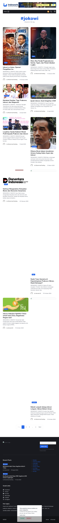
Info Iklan (35, 468)
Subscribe (44, 446)
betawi (14, 508)
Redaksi (35, 460)
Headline (6, 95)
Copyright (35, 463)
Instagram (7, 499)
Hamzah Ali (38, 293)
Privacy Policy (43, 450)
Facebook (7, 489)
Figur (6, 62)
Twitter (6, 491)
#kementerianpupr (48, 506)
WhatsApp (7, 495)
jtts (43, 508)
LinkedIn (7, 497)
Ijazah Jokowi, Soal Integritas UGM (43, 101)
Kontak (34, 471)
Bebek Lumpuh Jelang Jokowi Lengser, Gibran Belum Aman (41, 408)
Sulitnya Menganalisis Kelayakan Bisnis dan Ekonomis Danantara (15, 190)
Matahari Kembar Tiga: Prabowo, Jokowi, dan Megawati (15, 101)
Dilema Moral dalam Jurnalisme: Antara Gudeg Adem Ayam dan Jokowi (42, 153)
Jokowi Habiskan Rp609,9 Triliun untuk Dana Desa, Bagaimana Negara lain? (14, 316)
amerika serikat (6, 510)
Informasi (53, 519)
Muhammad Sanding (12, 79)
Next (40, 427)
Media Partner (36, 469)
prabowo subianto (7, 508)
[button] (51, 11)
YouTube (7, 493)
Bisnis (6, 127)
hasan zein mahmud (8, 506)
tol (48, 508)
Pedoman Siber (36, 461)
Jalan (6, 464)
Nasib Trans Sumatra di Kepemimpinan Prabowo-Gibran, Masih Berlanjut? (42, 281)
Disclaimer (35, 465)
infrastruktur (14, 510)
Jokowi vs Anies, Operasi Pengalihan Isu (12, 68)
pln (43, 506)
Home (47, 519)
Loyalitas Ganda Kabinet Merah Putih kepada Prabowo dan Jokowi (15, 133)
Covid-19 (15, 506)
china (46, 508)
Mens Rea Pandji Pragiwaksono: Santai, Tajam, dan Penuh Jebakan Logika (43, 63)
